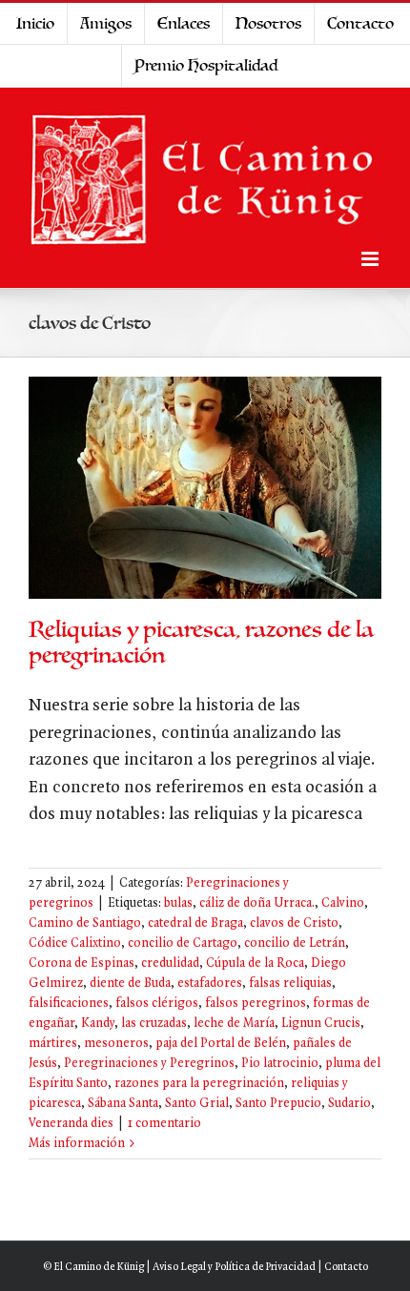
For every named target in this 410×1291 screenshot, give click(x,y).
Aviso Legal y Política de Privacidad (234, 1267)
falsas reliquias (290, 983)
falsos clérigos (156, 1003)
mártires (53, 1043)
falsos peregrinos (255, 1003)
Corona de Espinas (81, 963)
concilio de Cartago (182, 943)
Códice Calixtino (75, 943)
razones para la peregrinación (199, 1083)
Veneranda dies (71, 1124)
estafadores (209, 983)
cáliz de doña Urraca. (257, 903)
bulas (178, 903)
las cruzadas (154, 1023)
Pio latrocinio (279, 1063)
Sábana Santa (123, 1103)
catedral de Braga (195, 923)
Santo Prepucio (278, 1103)
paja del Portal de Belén (220, 1043)
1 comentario (164, 1124)
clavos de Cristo (294, 923)
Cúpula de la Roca (255, 963)
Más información (77, 1144)
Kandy (97, 1023)
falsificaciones (69, 1003)
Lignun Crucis (320, 1023)
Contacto (346, 1267)
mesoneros (116, 1043)
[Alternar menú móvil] (371, 259)
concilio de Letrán (294, 943)
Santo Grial (197, 1103)
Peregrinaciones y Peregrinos (149, 1063)
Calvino (342, 903)
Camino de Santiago (85, 923)
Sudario (349, 1103)
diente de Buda (130, 983)
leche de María (234, 1023)
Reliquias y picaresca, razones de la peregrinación (201, 642)
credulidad (170, 963)
